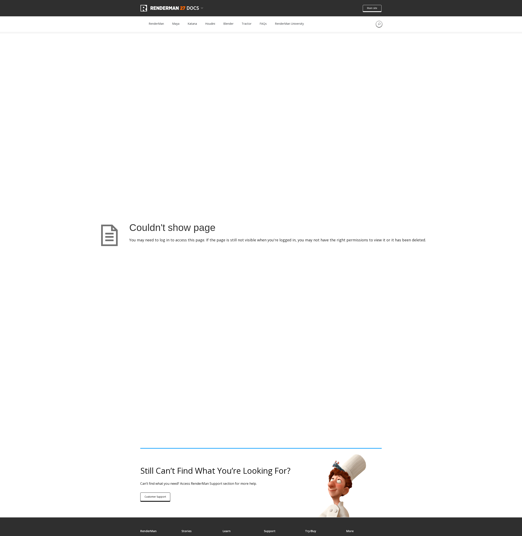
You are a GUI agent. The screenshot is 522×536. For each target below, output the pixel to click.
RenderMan (156, 24)
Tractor (246, 24)
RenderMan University (289, 24)
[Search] (379, 24)
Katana (192, 24)
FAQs (263, 24)
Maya (175, 24)
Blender (228, 24)
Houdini (210, 24)
